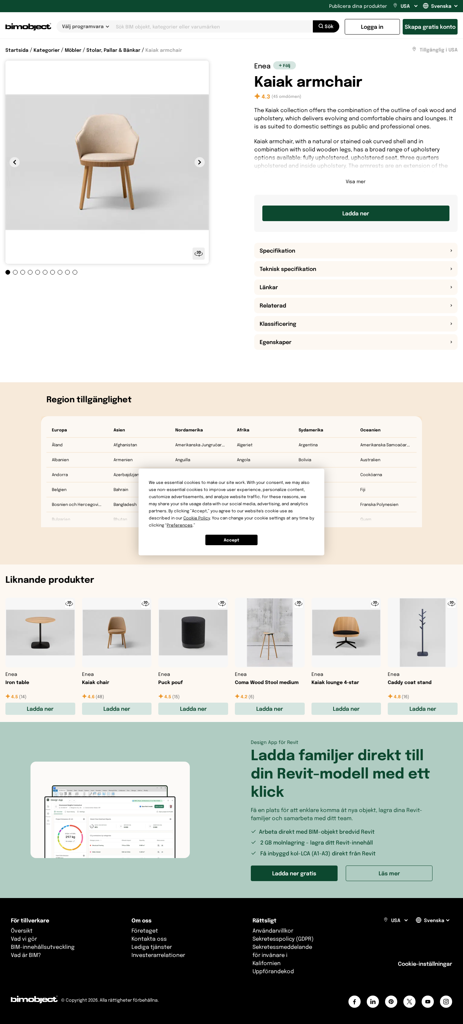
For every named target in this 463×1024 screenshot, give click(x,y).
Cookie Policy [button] (196, 518)
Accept (231, 540)
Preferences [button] (180, 525)
